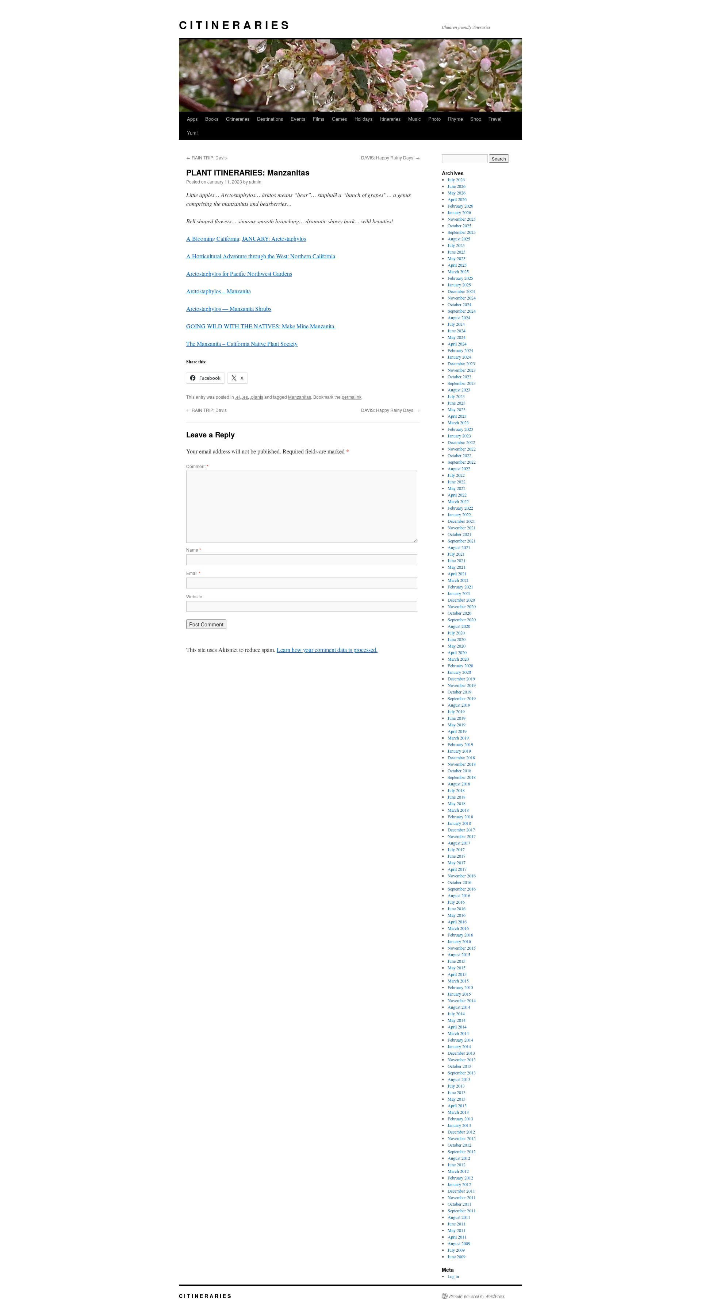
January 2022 (459, 514)
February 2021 (460, 587)
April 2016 (457, 921)
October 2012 (459, 1145)
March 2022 (458, 501)
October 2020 (459, 613)
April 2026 (457, 199)
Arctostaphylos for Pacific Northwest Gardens (239, 273)
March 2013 (458, 1112)
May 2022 (457, 488)
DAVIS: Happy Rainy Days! (390, 157)
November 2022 (462, 449)
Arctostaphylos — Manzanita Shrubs (228, 308)
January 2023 (459, 436)
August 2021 (459, 547)
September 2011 (462, 1210)
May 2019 (457, 724)
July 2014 (456, 1013)
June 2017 (457, 856)
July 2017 (456, 849)
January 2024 (459, 357)
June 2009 (457, 1256)
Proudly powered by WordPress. (477, 1296)
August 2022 (459, 468)
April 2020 (457, 652)
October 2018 (459, 770)
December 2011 (461, 1191)
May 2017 (457, 862)
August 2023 (459, 390)
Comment (197, 466)
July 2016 (456, 902)
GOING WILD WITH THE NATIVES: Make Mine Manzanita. (261, 326)
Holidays (364, 118)
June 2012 (457, 1164)
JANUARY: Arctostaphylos (274, 238)
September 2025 (462, 232)
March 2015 (458, 981)
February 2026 (460, 206)
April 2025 (457, 265)
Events (298, 118)
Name (193, 550)
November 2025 (462, 219)
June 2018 (457, 797)
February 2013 (460, 1118)
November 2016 (462, 875)
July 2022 (456, 475)
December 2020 (461, 600)
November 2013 (462, 1059)
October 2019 (459, 692)
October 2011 (459, 1204)
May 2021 (457, 567)
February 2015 (460, 987)
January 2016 (459, 941)
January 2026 (459, 212)
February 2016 (460, 935)
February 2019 (460, 744)
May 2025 (457, 258)
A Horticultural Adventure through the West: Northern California (260, 256)
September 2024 (462, 311)
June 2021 (457, 560)
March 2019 (458, 738)
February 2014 (460, 1040)
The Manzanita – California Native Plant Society (242, 343)
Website (194, 596)
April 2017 (457, 869)
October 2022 (459, 455)
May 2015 (457, 967)
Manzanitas (299, 397)
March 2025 (458, 271)
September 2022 (462, 462)
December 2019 (461, 678)
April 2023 (457, 416)
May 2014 (457, 1020)
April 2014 (457, 1027)
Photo (434, 118)
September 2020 (462, 619)
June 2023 (457, 403)
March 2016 (458, 928)
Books (212, 118)
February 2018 (460, 816)
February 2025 (460, 278)
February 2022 (460, 508)
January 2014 (459, 1046)
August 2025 (459, 239)
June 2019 (457, 718)
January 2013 (459, 1125)
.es (245, 397)
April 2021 (457, 573)
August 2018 (459, 784)
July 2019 (456, 711)
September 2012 (462, 1151)
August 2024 (459, 317)
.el (237, 397)
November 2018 (462, 764)
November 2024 (462, 298)
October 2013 (459, 1066)
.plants (256, 397)
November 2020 (462, 606)
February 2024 (460, 350)
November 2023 (462, 370)
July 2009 (456, 1250)
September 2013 (462, 1072)
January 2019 (459, 751)
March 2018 (458, 810)
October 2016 (459, 882)
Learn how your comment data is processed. (327, 649)
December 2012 (461, 1132)
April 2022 (457, 495)
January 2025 (459, 284)
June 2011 (457, 1224)
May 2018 (457, 803)
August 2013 (459, 1079)
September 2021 (462, 541)
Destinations (270, 118)
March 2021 (458, 580)
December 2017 (461, 830)
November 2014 (462, 1000)
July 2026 (456, 179)
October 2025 (459, 225)
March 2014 (458, 1033)
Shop (475, 118)
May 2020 (457, 646)
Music (414, 118)
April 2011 (457, 1237)
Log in (453, 1276)
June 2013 (457, 1092)
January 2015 (459, 994)
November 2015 (462, 948)
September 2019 (462, 698)
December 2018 (461, 757)
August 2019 (459, 705)
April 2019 (457, 731)
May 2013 (457, 1099)
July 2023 (456, 396)
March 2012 (458, 1171)
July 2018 (456, 790)
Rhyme (455, 118)
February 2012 (460, 1178)
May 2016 (457, 915)
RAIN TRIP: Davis (206, 157)
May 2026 (457, 193)
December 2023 (461, 363)
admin (255, 181)
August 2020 (459, 626)
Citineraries (238, 118)
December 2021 (461, 521)
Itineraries (390, 118)
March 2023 (458, 422)
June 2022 (457, 481)
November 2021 (462, 527)
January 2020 (459, 672)
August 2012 (459, 1158)
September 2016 (462, 889)
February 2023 (460, 429)
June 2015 (457, 961)
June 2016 (457, 908)
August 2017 (459, 843)
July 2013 (456, 1086)
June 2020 (457, 639)
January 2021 (459, 593)
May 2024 (457, 337)
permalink (351, 397)
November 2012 (462, 1138)
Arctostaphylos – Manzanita (218, 291)
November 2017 (462, 836)
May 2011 (457, 1230)
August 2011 (459, 1217)
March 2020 (458, 659)
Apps (192, 118)
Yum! (192, 132)
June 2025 (457, 252)
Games (339, 118)
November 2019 (462, 685)
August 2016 (459, 895)
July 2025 (456, 245)
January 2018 (459, 823)
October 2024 (459, 304)
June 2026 (457, 186)
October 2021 (459, 534)
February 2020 (460, 665)
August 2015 (459, 954)
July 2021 (456, 554)
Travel (495, 118)
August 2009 (459, 1243)
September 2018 (462, 777)
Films (319, 118)
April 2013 (457, 1105)
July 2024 (456, 324)
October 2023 (459, 376)
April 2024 (457, 344)
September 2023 (462, 383)
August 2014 (459, 1007)
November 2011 (462, 1197)
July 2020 (456, 633)
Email (193, 573)
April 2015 (457, 974)
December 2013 (461, 1053)
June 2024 (457, 330)
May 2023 (457, 409)
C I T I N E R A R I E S (233, 24)
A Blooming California (212, 238)
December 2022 (461, 442)
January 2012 (459, 1184)
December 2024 (461, 291)
